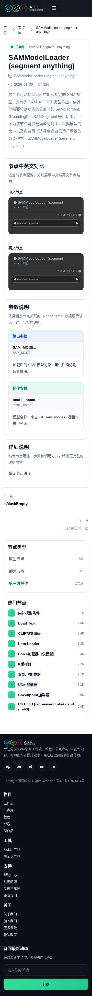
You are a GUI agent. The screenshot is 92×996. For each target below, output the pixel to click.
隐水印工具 (12, 849)
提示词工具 (12, 856)
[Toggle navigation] (54, 8)
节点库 (21, 30)
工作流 (9, 803)
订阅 (46, 984)
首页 (5, 30)
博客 (7, 824)
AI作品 (9, 831)
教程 (7, 817)
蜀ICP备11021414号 (70, 781)
